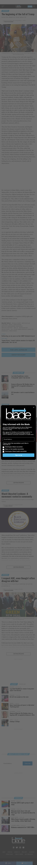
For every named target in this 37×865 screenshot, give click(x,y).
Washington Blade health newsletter (16, 451)
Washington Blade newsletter (14, 447)
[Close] (33, 407)
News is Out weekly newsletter (14, 449)
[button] (18, 447)
